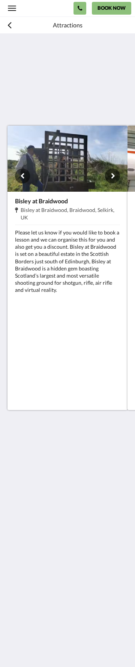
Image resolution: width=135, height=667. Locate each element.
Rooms (17, 566)
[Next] (112, 175)
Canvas (48, 646)
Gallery (17, 572)
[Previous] (22, 175)
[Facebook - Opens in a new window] (15, 524)
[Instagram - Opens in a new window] (35, 524)
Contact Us (22, 585)
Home (15, 559)
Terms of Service (28, 598)
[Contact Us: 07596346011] (80, 8)
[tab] (68, 547)
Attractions (22, 579)
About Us (20, 591)
